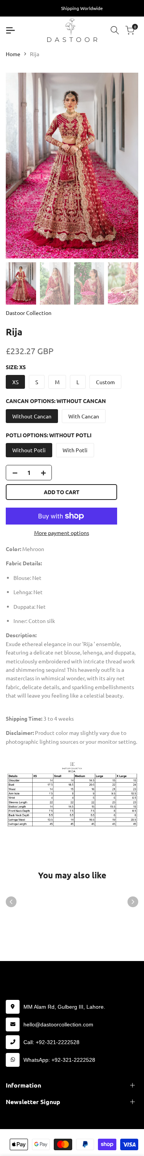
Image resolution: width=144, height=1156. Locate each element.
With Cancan (83, 416)
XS (15, 381)
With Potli (75, 449)
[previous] (11, 901)
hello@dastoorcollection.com (58, 1024)
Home (13, 53)
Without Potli (29, 449)
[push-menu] (10, 30)
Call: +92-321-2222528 (51, 1042)
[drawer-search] (115, 30)
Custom (105, 381)
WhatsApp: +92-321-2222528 (59, 1060)
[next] (132, 901)
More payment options (61, 532)
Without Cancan (31, 416)
